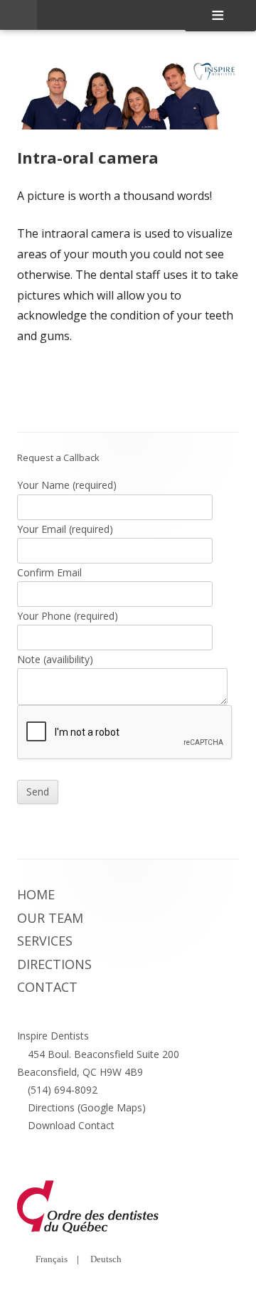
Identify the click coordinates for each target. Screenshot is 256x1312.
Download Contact (71, 1125)
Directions (54, 964)
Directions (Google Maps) (87, 1107)
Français (52, 1259)
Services (45, 940)
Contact (47, 986)
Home (36, 894)
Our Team (50, 917)
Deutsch (106, 1259)
